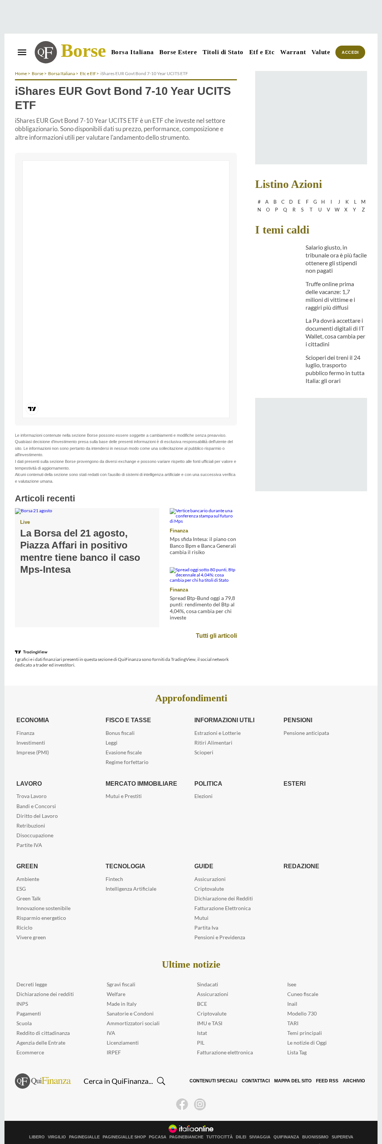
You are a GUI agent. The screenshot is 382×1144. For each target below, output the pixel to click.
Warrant (293, 52)
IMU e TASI (209, 1009)
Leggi (112, 729)
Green (26, 852)
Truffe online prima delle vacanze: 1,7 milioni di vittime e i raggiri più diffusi (330, 295)
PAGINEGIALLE (84, 1123)
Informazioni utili (225, 706)
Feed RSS (328, 1067)
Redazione (300, 852)
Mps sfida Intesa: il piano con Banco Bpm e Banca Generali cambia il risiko (203, 531)
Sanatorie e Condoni (130, 999)
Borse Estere (178, 52)
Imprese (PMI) (32, 738)
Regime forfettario (127, 748)
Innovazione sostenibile (43, 894)
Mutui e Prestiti (124, 782)
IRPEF (114, 1038)
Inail (292, 990)
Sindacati (207, 970)
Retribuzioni (30, 811)
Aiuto (164, 1131)
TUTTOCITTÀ (219, 1123)
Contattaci (259, 1067)
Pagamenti (28, 999)
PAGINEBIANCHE (186, 1123)
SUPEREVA (342, 1123)
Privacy (73, 1131)
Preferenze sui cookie (134, 1131)
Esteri (293, 769)
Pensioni (297, 706)
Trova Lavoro (31, 782)
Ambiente (27, 865)
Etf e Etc (262, 52)
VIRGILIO (57, 1123)
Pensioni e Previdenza (219, 923)
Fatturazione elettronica (225, 1038)
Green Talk (28, 884)
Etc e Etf (88, 73)
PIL (200, 1029)
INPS (22, 990)
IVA (111, 1019)
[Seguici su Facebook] (182, 1090)
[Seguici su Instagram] (200, 1090)
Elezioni (203, 782)
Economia (33, 706)
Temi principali (304, 1019)
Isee (291, 970)
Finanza (178, 516)
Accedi (350, 52)
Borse (83, 50)
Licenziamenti (123, 1029)
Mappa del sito (295, 1067)
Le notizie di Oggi (307, 1029)
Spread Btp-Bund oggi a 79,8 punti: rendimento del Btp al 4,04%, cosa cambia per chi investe (202, 594)
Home (21, 73)
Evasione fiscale (124, 738)
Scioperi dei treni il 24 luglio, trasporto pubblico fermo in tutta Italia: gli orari (335, 369)
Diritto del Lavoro (37, 801)
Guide (203, 852)
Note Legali (51, 1131)
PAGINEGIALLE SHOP (124, 1123)
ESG (21, 874)
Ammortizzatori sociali (133, 1009)
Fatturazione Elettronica (222, 894)
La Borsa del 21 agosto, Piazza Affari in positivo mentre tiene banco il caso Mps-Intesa (85, 531)
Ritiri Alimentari (213, 729)
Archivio (354, 1067)
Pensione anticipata (306, 719)
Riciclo (24, 913)
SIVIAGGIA (259, 1123)
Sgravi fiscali (121, 970)
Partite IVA (29, 831)
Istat (202, 1019)
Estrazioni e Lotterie (217, 719)
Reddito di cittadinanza (43, 1019)
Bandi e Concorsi (36, 792)
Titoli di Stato (223, 52)
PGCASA (157, 1123)
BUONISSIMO (315, 1123)
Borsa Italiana (132, 52)
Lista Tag (297, 1038)
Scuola (24, 1009)
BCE (202, 990)
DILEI (241, 1123)
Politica (208, 769)
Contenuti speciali (218, 1067)
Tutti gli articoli (217, 621)
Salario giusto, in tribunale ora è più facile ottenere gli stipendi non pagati (336, 259)
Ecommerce (30, 1038)
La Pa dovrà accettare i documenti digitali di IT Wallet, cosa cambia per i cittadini (335, 332)
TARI (292, 1009)
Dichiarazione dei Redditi (223, 884)
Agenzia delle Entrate (40, 1029)
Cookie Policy (96, 1131)
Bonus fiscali (120, 719)
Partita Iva (206, 913)
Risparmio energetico (41, 903)
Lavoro (28, 769)
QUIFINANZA (286, 1123)
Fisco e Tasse (126, 706)
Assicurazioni (210, 865)
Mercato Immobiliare (141, 769)
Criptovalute (209, 874)
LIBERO (37, 1123)
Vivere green (31, 923)
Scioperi (203, 738)
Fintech (114, 865)
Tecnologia (125, 852)
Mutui (201, 903)
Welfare (116, 980)
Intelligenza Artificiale (131, 874)
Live (24, 507)
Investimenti (30, 729)
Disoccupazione (34, 821)
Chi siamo (27, 1131)
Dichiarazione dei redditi (45, 980)
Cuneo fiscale (302, 980)
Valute (320, 52)
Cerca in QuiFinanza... (118, 1067)
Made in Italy (122, 990)
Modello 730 (302, 999)
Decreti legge (31, 970)
